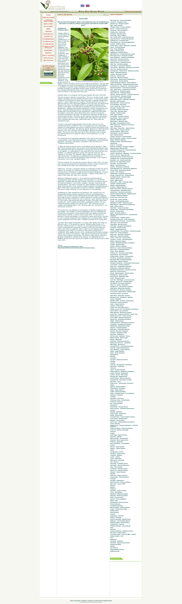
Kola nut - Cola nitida (116, 145)
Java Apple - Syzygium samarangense (120, 226)
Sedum (112, 385)
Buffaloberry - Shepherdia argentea (120, 268)
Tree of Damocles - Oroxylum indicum (120, 96)
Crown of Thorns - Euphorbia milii (119, 155)
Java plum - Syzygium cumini (118, 22)
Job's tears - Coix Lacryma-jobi (119, 222)
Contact (94, 11)
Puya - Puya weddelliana (117, 49)
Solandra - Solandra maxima (118, 183)
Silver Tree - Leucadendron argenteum (121, 266)
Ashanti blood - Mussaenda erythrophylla (121, 209)
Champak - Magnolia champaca (119, 195)
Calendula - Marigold (116, 455)
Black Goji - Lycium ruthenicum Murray (121, 247)
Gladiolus (113, 488)
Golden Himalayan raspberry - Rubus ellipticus (123, 82)
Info (88, 11)
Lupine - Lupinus (115, 456)
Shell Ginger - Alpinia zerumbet (119, 261)
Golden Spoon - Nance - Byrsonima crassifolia (123, 45)
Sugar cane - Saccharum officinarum (120, 234)
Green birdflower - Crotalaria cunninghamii (122, 57)
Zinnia (112, 450)
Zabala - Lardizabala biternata (118, 72)
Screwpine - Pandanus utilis (118, 227)
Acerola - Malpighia (115, 299)
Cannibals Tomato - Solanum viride (120, 177)
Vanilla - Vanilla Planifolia (117, 351)
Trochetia (113, 368)
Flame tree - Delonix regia (117, 76)
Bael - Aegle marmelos (116, 25)
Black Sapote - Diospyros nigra (119, 121)
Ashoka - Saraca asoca (116, 178)
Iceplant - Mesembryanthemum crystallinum (122, 242)
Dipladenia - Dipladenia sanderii (119, 494)
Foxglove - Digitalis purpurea (118, 187)
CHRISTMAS (48, 31)
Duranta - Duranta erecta (117, 211)
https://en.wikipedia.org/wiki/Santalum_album (70, 246)
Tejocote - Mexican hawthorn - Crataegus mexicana (124, 94)
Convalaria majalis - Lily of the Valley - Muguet (123, 534)
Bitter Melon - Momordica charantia (120, 295)
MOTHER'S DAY (48, 36)
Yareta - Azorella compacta (117, 369)
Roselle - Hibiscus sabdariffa (118, 246)
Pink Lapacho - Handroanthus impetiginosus (122, 79)
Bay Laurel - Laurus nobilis (117, 483)
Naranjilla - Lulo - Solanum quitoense (120, 160)
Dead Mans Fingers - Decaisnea (119, 293)
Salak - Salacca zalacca (116, 206)
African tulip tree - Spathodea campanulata (122, 371)
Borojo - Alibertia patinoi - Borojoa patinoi (122, 273)
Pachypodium (114, 354)
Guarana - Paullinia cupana (117, 44)
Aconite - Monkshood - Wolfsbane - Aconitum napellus (125, 153)
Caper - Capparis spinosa (117, 304)
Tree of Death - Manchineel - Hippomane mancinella (124, 67)
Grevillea (112, 363)
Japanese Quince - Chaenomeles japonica (122, 38)
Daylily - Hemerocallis (116, 415)
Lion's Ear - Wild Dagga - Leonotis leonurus (122, 279)
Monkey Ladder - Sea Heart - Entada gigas (122, 300)
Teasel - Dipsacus (115, 423)
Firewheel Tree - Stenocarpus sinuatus (121, 379)
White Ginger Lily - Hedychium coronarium (122, 124)
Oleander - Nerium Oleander (118, 472)
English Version (107, 600)
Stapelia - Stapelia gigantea (117, 185)
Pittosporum (113, 405)
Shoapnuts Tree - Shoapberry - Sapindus (121, 297)
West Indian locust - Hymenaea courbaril (121, 55)
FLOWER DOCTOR (48, 41)
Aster (111, 527)
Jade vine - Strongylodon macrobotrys (121, 364)
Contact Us (91, 600)
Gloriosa (112, 485)
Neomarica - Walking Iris (117, 334)
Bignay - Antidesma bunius (118, 165)
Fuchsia (112, 514)
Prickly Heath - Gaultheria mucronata (120, 173)
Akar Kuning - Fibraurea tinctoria (119, 59)
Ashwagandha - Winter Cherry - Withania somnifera (124, 70)
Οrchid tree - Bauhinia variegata (119, 77)
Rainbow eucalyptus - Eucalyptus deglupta (122, 146)
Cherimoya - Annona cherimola (119, 302)
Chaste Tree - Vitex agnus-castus (119, 307)
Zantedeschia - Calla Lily (117, 524)
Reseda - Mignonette (116, 339)
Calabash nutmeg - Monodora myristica (121, 141)
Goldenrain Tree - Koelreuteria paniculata (121, 158)
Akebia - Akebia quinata (117, 321)
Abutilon (112, 473)
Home (82, 11)
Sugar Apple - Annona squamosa (119, 118)
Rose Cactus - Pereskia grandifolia (119, 249)
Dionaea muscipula (115, 544)
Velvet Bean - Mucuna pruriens (118, 224)
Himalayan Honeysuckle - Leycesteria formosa (123, 269)
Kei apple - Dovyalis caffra (117, 108)
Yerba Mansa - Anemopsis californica (120, 65)
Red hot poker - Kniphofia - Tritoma (120, 336)
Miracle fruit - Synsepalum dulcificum (120, 319)
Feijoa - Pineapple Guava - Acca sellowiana (122, 393)
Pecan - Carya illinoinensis (117, 47)
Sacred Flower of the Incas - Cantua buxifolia (122, 221)
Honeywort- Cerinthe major (117, 151)
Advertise (84, 600)
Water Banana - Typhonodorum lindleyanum (122, 204)
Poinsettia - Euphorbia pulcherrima (120, 542)
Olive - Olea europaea (116, 467)
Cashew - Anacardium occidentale (119, 166)
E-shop (102, 11)
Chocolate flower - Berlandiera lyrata (120, 190)
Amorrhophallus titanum (117, 549)
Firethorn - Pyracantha (116, 441)
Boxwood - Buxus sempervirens (119, 440)
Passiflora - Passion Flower (117, 453)
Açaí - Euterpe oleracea (116, 134)
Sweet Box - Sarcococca (117, 398)
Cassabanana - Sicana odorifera (119, 254)
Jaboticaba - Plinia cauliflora (118, 35)
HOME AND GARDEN (48, 17)
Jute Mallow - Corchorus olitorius (119, 116)
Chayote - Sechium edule (117, 244)
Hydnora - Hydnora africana (118, 386)
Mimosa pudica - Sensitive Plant (119, 438)
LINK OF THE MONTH (48, 55)
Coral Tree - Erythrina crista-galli (119, 430)
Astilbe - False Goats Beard (118, 391)
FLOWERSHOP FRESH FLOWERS (48, 20)
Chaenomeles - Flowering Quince (119, 477)
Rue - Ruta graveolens (116, 403)
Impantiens (113, 539)
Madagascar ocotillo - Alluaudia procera (121, 202)
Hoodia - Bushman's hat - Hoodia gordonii (122, 175)
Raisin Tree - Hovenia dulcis (118, 271)
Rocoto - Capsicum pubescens (119, 28)
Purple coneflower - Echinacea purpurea (121, 428)
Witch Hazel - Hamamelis (117, 460)
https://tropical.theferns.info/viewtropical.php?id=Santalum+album (76, 247)
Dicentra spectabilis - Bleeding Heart (120, 519)
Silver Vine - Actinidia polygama (119, 64)
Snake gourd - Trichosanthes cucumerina (121, 383)
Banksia (112, 546)
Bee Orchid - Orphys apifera (118, 532)
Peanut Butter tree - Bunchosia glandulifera (122, 42)
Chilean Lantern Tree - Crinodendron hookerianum (124, 309)
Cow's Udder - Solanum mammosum (120, 317)
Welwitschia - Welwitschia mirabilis (120, 326)
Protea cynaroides (115, 504)
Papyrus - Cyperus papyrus (117, 448)
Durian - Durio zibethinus (117, 251)
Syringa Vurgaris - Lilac (116, 536)
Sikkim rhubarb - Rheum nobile (119, 337)
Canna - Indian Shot (115, 458)
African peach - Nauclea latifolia (119, 81)
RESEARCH (48, 53)
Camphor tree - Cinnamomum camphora (121, 286)
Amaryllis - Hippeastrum (117, 480)
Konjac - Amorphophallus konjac (119, 201)
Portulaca (113, 431)
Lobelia (112, 433)
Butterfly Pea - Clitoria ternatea (118, 274)
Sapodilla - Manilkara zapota (118, 119)
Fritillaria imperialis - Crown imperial (120, 526)
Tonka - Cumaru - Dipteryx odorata (120, 129)
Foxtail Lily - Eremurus (116, 401)
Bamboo (112, 487)
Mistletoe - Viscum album (117, 420)
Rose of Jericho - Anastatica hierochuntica (122, 408)
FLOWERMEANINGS (48, 39)
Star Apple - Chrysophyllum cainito (120, 123)
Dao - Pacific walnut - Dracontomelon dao (122, 37)
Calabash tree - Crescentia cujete (119, 40)
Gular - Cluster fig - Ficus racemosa (120, 106)
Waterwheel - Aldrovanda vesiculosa (120, 288)
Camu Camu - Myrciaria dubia (118, 111)
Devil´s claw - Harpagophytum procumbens (122, 422)
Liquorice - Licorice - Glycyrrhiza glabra (121, 239)
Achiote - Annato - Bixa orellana (119, 374)
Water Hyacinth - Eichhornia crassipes (120, 312)
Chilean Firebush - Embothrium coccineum (122, 322)
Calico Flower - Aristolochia (118, 413)
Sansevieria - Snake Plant (117, 366)
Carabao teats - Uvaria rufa (117, 32)
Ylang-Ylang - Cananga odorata (119, 406)
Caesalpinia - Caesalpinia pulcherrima (120, 324)
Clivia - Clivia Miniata (116, 492)
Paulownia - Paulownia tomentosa (119, 341)
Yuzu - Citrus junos (115, 126)
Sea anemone (114, 547)
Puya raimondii (114, 512)
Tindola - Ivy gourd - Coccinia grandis (120, 136)
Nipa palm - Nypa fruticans (117, 101)
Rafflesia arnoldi (114, 551)
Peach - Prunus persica (116, 497)
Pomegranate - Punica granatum (119, 502)
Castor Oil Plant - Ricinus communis (120, 378)
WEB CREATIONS (48, 60)
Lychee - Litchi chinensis (117, 171)
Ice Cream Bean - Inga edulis (118, 104)
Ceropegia (113, 358)
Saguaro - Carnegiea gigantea (118, 327)
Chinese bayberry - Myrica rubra (119, 131)
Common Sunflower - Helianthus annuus (121, 531)
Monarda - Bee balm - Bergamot (119, 331)
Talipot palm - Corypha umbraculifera (120, 97)
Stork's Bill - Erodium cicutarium (119, 109)
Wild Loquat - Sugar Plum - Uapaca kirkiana (122, 128)
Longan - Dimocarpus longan (118, 74)
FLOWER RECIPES (48, 44)
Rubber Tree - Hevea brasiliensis (119, 232)
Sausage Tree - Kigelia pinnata (118, 376)
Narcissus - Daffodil (115, 436)
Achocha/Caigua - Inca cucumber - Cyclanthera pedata (125, 231)
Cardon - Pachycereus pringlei (118, 509)
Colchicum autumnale (116, 505)
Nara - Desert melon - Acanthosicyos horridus (123, 89)
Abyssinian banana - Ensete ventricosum (121, 156)
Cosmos (112, 445)
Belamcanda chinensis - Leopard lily (120, 342)
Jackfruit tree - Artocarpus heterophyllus (121, 253)
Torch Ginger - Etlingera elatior (118, 418)
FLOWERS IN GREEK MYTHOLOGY (48, 47)
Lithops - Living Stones (116, 305)
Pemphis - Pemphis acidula (117, 113)
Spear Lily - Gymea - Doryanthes (119, 285)
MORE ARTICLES (48, 58)
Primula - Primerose (115, 517)
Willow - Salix (114, 500)
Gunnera (112, 410)
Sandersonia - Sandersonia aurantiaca (120, 192)
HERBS (48, 29)
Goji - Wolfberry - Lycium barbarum (120, 349)
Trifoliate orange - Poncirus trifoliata (120, 27)
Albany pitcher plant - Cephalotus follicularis (122, 99)
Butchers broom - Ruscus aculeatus (120, 482)
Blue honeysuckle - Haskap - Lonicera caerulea (123, 138)
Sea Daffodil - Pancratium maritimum (120, 283)
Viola (111, 537)
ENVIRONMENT (48, 50)
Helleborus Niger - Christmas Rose (120, 522)
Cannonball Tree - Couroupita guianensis (121, 346)
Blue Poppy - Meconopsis (117, 344)
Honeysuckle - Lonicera (116, 451)
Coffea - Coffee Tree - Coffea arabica (120, 237)
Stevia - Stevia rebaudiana (117, 353)
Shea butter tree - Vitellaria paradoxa (120, 92)
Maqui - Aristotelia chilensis (118, 213)
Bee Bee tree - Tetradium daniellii (119, 23)
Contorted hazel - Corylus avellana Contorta (122, 417)
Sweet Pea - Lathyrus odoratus (118, 475)
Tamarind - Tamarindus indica (118, 332)
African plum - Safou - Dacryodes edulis (121, 182)
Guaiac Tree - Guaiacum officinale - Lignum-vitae (124, 314)
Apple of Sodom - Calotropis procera (120, 62)
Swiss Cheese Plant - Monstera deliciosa (121, 188)
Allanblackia (113, 143)
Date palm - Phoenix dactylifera (119, 495)
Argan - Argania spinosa (117, 390)
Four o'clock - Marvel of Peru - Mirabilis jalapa (123, 291)
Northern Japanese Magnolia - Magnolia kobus (123, 193)
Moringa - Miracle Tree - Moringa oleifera (121, 281)
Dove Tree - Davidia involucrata (119, 69)
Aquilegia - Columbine (116, 395)
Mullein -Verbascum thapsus (118, 241)
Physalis (112, 356)
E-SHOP (48, 15)
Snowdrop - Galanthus (116, 541)
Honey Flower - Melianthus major (119, 276)
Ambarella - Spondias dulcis (118, 33)
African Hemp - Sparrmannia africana (120, 170)
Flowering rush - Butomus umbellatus (121, 290)
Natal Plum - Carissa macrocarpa (119, 207)
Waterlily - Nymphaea (116, 411)
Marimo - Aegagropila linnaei (118, 229)
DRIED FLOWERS (48, 24)
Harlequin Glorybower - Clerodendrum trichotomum (124, 263)
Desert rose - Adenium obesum (119, 470)
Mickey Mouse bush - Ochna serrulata (120, 315)
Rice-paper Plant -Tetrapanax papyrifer (121, 259)
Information (77, 600)
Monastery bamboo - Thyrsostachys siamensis (123, 87)
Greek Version (98, 600)
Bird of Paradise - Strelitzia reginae (120, 507)
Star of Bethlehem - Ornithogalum (119, 443)
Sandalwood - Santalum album (118, 52)
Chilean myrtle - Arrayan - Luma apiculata (121, 256)
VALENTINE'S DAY (48, 34)
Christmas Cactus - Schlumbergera (120, 400)
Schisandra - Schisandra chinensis (120, 329)
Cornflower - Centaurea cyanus (119, 468)
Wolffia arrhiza (114, 510)
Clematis (112, 361)
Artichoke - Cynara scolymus (118, 490)
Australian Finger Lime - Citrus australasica (122, 219)
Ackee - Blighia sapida (116, 180)
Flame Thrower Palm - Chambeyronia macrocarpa (124, 84)
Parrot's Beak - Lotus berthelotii (119, 310)
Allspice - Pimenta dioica (117, 50)
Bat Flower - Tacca (115, 381)
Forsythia (113, 478)
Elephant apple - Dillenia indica (119, 148)
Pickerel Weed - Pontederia (117, 388)
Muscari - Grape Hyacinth (117, 446)
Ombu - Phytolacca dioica (117, 278)
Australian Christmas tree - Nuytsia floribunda (123, 150)
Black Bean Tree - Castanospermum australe (122, 54)
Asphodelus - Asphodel (117, 515)
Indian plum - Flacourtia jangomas (119, 60)
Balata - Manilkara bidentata (118, 140)
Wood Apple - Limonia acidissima (119, 133)
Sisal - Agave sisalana (116, 114)
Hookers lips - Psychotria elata (118, 197)
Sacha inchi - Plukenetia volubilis (119, 236)
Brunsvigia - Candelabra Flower (119, 463)
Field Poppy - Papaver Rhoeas (118, 435)
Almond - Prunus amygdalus (118, 499)
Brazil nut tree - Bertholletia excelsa (120, 161)
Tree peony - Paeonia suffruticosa (119, 465)
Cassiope (113, 396)
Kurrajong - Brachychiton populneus (120, 258)
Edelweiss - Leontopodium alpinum (120, 520)
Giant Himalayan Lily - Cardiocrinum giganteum (123, 168)
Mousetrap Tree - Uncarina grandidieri (120, 20)
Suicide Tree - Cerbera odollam (118, 199)
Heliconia (113, 529)
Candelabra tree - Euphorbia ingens (120, 91)
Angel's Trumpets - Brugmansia (119, 373)
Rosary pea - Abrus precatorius (119, 30)
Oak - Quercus (114, 462)
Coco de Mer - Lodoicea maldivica (119, 264)
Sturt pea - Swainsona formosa (119, 359)
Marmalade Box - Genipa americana (120, 102)
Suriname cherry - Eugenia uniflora (120, 217)
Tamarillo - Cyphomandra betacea (119, 347)
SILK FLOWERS (48, 26)
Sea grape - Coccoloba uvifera (118, 163)
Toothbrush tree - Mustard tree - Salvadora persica (124, 86)
